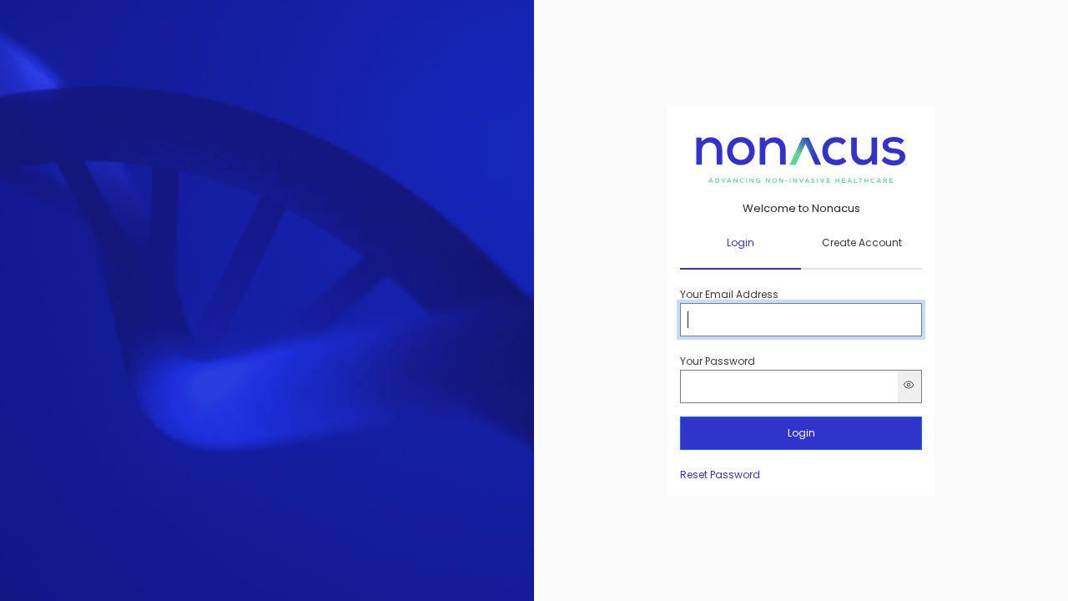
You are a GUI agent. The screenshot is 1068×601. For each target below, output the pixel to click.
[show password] (910, 386)
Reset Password (720, 474)
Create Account (862, 243)
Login (801, 433)
